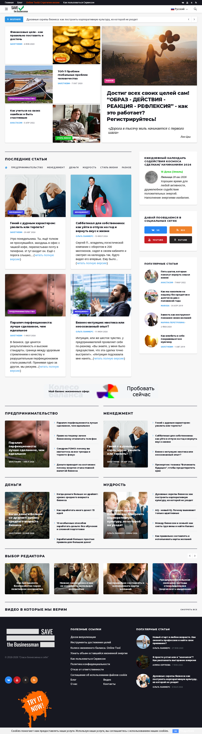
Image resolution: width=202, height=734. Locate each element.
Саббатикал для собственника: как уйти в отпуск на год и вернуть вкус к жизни (100, 227)
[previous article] (194, 19)
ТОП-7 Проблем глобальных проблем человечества (73, 75)
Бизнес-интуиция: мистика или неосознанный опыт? (174, 453)
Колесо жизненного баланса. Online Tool (96, 647)
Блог (19, 2)
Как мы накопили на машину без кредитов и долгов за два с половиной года (175, 296)
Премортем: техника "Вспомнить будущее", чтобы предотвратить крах (175, 467)
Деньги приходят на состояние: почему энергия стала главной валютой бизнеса (76, 467)
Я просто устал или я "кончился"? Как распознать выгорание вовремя (174, 659)
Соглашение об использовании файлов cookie (99, 675)
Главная (9, 2)
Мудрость (89, 167)
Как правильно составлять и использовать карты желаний (173, 538)
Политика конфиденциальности (90, 664)
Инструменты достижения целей (91, 642)
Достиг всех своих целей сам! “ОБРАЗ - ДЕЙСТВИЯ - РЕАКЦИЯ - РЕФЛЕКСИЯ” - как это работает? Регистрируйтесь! (96, 19)
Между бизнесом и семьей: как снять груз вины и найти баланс (174, 525)
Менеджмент (56, 167)
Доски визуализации (83, 637)
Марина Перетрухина (173, 322)
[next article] (188, 19)
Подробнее (187, 730)
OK (175, 731)
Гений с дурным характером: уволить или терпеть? (123, 450)
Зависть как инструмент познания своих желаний (176, 316)
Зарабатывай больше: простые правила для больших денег (76, 541)
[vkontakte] (183, 2)
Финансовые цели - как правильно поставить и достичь (26, 36)
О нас (74, 683)
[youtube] (187, 2)
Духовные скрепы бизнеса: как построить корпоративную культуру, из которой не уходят (125, 518)
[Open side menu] (6, 9)
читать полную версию (92, 263)
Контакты (109, 683)
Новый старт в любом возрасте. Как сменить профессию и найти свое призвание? (174, 640)
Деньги (61, 59)
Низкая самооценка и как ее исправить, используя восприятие (76, 586)
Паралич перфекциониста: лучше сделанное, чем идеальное (31, 326)
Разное (109, 81)
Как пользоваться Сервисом (78, 2)
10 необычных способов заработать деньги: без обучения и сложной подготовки (77, 526)
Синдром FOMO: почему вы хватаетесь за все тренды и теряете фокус (73, 451)
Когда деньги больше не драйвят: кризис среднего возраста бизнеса (25, 519)
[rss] (196, 2)
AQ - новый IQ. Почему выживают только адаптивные (175, 512)
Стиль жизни (64, 138)
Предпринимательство (22, 99)
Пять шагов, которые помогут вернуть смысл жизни (175, 274)
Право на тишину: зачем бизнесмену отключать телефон (76, 437)
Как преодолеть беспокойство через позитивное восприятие (27, 586)
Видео (107, 679)
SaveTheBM (16, 44)
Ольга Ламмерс (84, 236)
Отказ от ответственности (87, 669)
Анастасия (16, 123)
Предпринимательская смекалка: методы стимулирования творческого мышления (175, 584)
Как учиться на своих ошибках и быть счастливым (25, 114)
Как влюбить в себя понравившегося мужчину (172, 338)
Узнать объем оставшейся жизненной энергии (99, 653)
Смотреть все (188, 609)
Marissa (165, 306)
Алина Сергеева (161, 665)
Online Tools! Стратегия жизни (42, 2)
